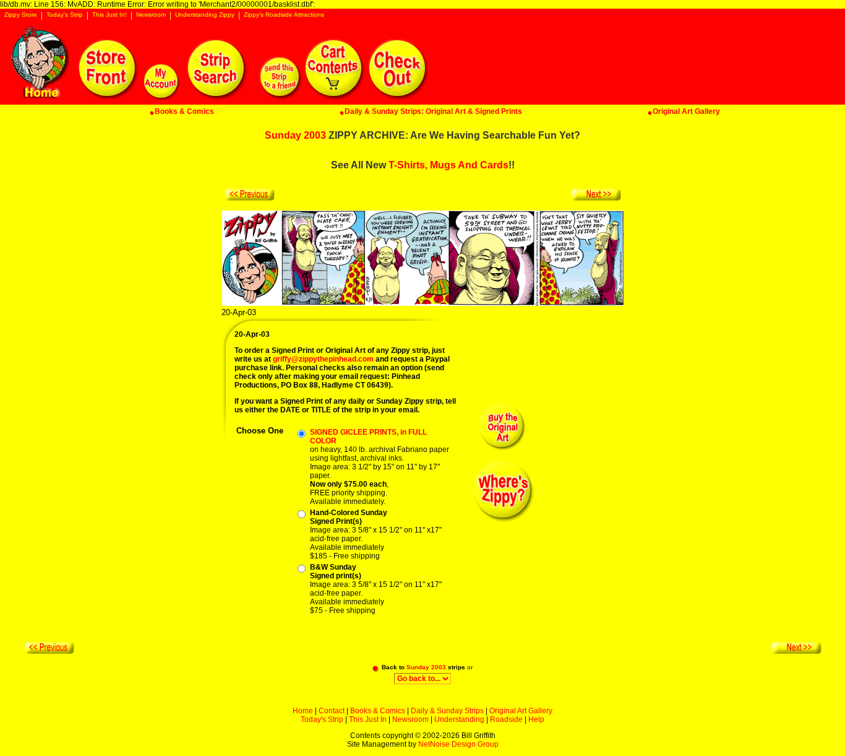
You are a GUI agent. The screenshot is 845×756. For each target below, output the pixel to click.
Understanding (459, 719)
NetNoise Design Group (458, 744)
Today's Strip (64, 15)
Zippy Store (20, 15)
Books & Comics (377, 710)
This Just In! (109, 15)
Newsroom (151, 15)
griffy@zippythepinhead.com (323, 359)
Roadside (506, 719)
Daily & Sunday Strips (447, 710)
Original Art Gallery (520, 710)
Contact (332, 710)
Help (536, 719)
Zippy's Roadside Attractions (284, 15)
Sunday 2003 (295, 135)
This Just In (368, 719)
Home (303, 710)
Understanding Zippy (204, 15)
